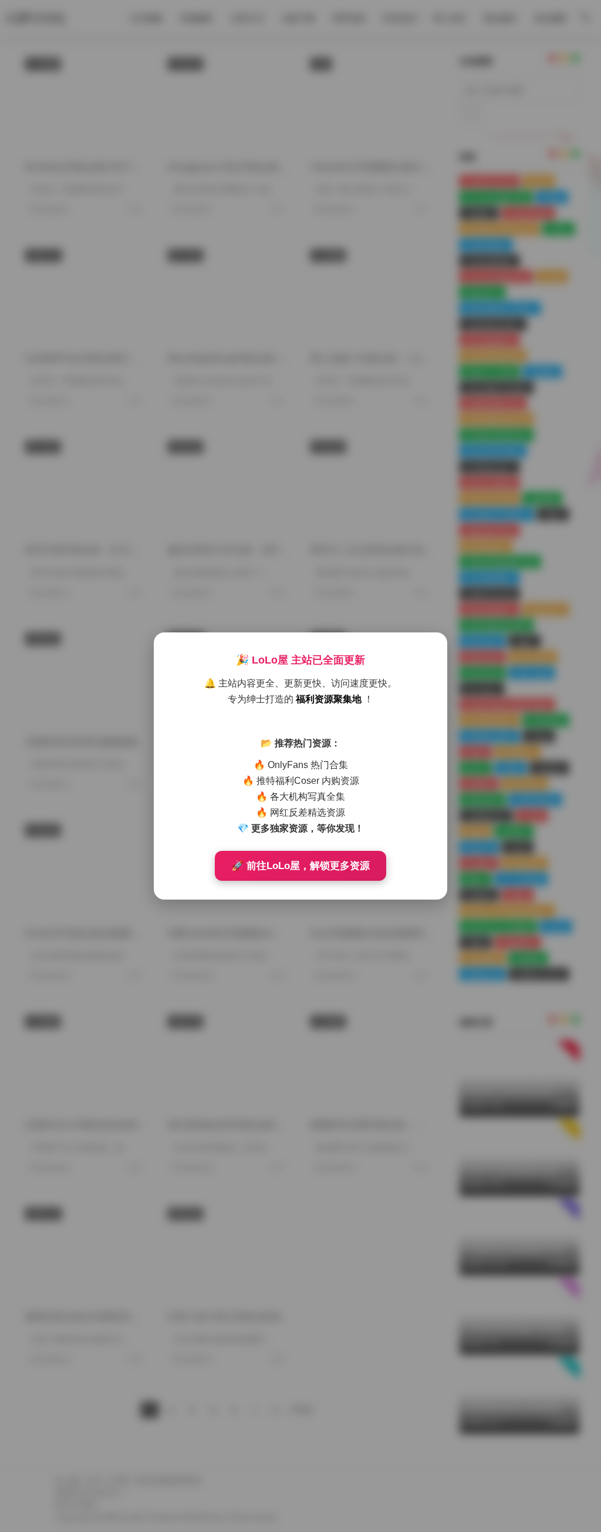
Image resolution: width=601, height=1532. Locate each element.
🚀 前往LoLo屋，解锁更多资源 (300, 865)
